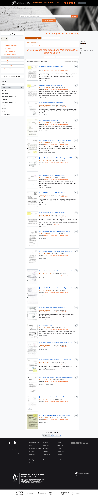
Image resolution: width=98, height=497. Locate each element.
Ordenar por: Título (49, 57)
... (4, 42)
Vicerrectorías (60, 451)
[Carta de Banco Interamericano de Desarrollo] (51, 102)
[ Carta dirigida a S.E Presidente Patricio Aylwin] (51, 66)
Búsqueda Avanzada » (49, 20)
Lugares (41, 45)
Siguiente (58, 435)
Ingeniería (32, 462)
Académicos (46, 451)
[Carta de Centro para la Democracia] (48, 120)
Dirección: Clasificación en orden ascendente (67, 57)
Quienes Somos (37, 2)
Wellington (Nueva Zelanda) (11, 60)
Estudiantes (46, 445)
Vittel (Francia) (7, 48)
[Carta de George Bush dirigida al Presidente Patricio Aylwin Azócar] (56, 251)
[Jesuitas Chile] (42, 493)
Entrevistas (12, 91)
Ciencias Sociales (34, 442)
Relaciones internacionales (12, 103)
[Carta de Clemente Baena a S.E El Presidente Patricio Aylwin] (55, 140)
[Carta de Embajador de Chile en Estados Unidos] (52, 175)
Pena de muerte (12, 115)
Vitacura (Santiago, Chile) (10, 45)
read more (56, 224)
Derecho (31, 445)
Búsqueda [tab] (13, 38)
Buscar (74, 16)
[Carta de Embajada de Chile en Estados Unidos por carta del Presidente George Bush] (56, 158)
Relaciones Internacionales (12, 97)
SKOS (83, 43)
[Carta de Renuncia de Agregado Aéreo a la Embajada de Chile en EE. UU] (56, 359)
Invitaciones (12, 94)
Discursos (12, 100)
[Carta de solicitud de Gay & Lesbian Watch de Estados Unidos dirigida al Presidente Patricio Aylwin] (56, 397)
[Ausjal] (20, 493)
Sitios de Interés (49, 2)
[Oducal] (76, 493)
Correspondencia (12, 88)
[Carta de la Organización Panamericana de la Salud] (52, 307)
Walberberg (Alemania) (10, 54)
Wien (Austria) (7, 63)
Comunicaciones (47, 460)
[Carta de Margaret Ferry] (45, 325)
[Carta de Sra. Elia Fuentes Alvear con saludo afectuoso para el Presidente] (56, 415)
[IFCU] (64, 493)
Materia (4, 81)
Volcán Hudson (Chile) (9, 51)
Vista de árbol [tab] (4, 38)
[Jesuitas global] (53, 493)
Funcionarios (46, 454)
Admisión (45, 442)
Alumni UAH (46, 448)
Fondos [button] (58, 2)
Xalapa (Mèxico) (8, 69)
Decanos (59, 457)
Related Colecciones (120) (33, 38)
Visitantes (45, 457)
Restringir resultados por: (12, 76)
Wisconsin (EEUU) (8, 66)
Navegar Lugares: (12, 34)
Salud (12, 112)
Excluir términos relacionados (70, 61)
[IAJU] (30, 493)
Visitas (12, 109)
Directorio (59, 454)
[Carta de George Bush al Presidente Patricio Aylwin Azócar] (54, 231)
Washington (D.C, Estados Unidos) (13, 57)
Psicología (32, 460)
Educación (32, 451)
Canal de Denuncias (62, 460)
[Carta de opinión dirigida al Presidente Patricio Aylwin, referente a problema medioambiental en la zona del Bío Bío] (56, 342)
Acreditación (60, 445)
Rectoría (59, 448)
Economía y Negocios (35, 448)
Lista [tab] (9, 38)
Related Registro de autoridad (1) (50, 38)
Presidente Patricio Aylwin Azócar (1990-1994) (56, 70)
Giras (12, 106)
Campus (59, 442)
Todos (3, 84)
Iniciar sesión (81, 2)
